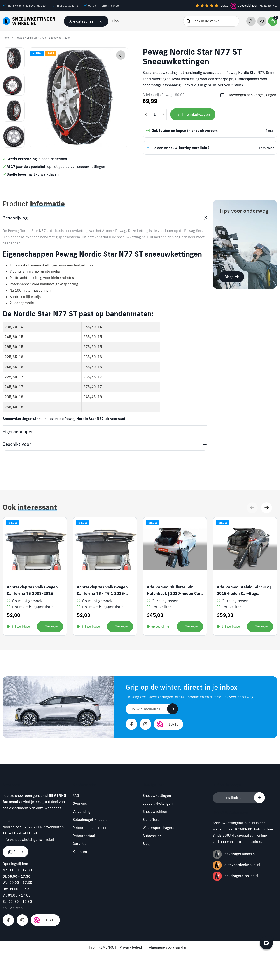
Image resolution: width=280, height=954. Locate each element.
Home (6, 37)
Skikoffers (151, 819)
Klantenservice (268, 5)
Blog (146, 843)
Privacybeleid (131, 947)
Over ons (80, 803)
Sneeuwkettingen (157, 795)
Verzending (82, 811)
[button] (266, 507)
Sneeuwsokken (155, 811)
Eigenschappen (18, 431)
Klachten (80, 852)
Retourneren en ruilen (90, 827)
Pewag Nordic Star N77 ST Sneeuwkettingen (43, 37)
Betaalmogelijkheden (90, 819)
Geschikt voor (17, 444)
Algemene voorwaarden (168, 947)
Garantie (79, 843)
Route (17, 852)
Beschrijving (15, 218)
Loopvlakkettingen (158, 803)
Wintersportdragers (158, 827)
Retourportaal (84, 836)
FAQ (76, 795)
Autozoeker (152, 836)
